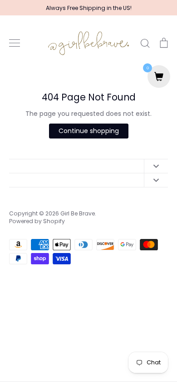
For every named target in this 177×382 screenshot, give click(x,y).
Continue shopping (89, 130)
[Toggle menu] (15, 43)
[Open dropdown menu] (156, 166)
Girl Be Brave (77, 213)
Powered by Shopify (37, 221)
